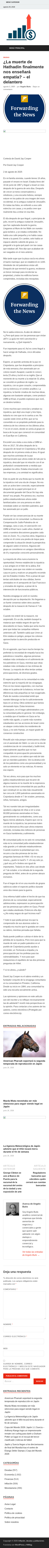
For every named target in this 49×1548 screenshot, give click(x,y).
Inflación (8, 1483)
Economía (9, 1475)
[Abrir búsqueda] (42, 48)
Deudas (6, 57)
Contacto (9, 1509)
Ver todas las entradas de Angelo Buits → (32, 1253)
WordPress (19, 1545)
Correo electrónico (15, 1336)
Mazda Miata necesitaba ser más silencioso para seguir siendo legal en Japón (23, 1104)
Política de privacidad (15, 1517)
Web (5, 1349)
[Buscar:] (24, 1381)
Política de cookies (13, 1513)
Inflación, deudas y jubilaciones (31, 1541)
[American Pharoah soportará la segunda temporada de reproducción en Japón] (24, 1045)
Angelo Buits (25, 87)
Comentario (10, 1289)
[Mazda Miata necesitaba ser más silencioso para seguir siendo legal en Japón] (24, 1086)
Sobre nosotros (12, 1522)
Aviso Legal (10, 1504)
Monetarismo (11, 1488)
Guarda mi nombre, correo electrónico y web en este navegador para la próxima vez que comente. (24, 1366)
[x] (41, 7)
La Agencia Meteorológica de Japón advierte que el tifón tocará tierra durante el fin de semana (21, 1149)
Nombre (8, 1324)
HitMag (29, 1545)
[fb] (44, 7)
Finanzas (9, 1479)
